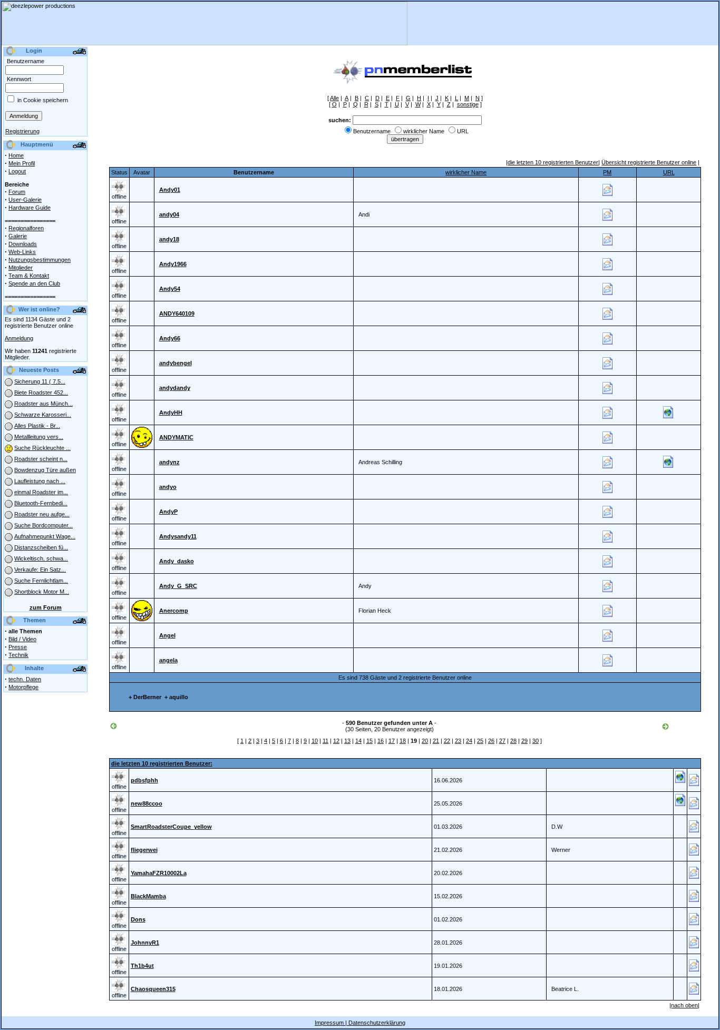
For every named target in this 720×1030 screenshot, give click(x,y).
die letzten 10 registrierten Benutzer (553, 162)
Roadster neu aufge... (42, 514)
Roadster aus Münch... (43, 403)
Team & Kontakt (28, 275)
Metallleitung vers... (38, 437)
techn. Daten (24, 679)
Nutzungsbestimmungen (39, 260)
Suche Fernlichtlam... (41, 580)
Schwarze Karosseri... (42, 414)
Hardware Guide (29, 207)
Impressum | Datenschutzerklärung (360, 1022)
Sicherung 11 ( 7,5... (39, 381)
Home (16, 155)
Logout (17, 171)
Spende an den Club (34, 283)
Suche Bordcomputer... (43, 525)
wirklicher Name (466, 172)
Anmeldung (19, 338)
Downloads (22, 244)
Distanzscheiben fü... (41, 547)
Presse (17, 647)
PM (607, 172)
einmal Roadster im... (41, 492)
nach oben (684, 1005)
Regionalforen (26, 228)
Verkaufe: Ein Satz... (40, 569)
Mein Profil (21, 163)
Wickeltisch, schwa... (41, 558)
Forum (16, 192)
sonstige (468, 104)
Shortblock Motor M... (41, 591)
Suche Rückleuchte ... (42, 448)
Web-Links (22, 252)
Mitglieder (20, 267)
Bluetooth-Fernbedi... (40, 503)
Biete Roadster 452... (41, 392)
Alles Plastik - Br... (37, 426)
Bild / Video (22, 639)
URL (669, 172)
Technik (18, 655)
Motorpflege (23, 687)
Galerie (17, 236)
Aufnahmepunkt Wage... (44, 536)
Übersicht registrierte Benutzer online (648, 162)
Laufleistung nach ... (39, 481)
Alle (334, 98)
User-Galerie (25, 200)
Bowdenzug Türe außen (45, 470)
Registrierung (22, 131)
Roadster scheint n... (40, 459)
